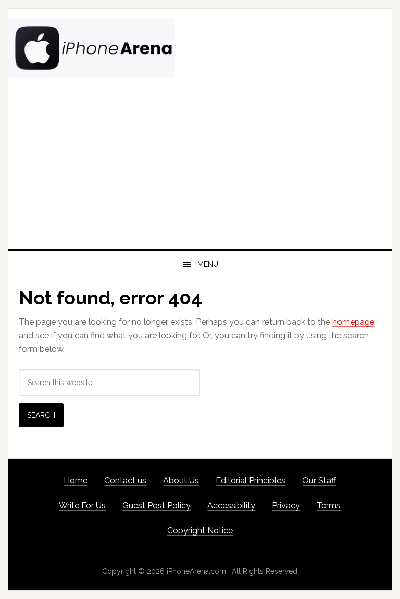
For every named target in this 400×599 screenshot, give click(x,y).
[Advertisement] (199, 171)
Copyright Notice (200, 531)
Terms (329, 506)
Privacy (286, 506)
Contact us (125, 481)
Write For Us (82, 506)
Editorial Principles (250, 481)
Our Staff (319, 481)
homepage (353, 322)
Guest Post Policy (156, 506)
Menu (207, 264)
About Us (181, 481)
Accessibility (231, 506)
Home (76, 481)
